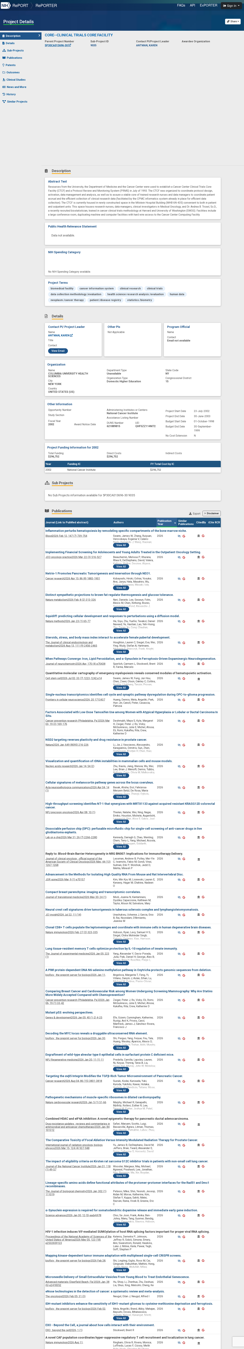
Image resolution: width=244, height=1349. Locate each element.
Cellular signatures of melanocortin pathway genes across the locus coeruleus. (99, 782)
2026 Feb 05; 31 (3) (65, 1296)
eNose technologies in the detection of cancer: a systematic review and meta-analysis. (105, 1291)
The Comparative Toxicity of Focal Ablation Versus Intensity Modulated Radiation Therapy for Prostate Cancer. (121, 1140)
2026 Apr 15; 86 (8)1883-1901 (72, 578)
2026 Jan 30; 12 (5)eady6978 (73, 1215)
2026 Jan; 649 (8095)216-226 (66, 744)
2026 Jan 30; (75, 1038)
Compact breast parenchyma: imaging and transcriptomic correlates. (93, 892)
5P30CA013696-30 (56, 45)
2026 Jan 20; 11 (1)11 (74, 1059)
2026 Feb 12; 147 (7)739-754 (66, 535)
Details (10, 43)
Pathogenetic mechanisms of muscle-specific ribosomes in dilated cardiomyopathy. (103, 1097)
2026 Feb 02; (75, 1308)
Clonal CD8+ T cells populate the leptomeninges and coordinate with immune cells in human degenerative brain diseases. (128, 927)
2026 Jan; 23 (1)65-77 (67, 621)
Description (13, 35)
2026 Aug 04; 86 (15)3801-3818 (73, 1081)
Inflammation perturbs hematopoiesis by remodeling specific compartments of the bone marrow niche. (116, 530)
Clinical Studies (16, 79)
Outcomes (13, 72)
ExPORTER (208, 5)
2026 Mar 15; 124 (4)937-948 (74, 1146)
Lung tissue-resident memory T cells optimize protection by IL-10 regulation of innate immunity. (111, 948)
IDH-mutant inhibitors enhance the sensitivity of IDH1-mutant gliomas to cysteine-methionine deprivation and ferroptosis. (129, 1303)
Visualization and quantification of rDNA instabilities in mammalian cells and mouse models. (108, 761)
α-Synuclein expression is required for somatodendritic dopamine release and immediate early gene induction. (121, 1210)
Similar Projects (17, 101)
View (121, 545)
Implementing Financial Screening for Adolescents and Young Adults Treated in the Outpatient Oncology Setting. (123, 552)
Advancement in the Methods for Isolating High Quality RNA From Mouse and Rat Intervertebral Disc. (114, 874)
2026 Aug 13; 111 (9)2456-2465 (71, 644)
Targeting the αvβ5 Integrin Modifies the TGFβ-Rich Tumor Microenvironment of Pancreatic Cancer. (114, 1076)
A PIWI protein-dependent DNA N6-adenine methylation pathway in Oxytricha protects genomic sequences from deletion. (128, 970)
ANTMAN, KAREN (59, 335)
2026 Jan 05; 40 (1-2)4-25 (73, 1017)
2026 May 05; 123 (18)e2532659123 (78, 1239)
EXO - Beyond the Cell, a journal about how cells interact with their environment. (100, 1325)
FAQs (181, 5)
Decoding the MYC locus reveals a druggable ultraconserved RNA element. (96, 1033)
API (192, 5)
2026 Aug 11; (64, 1342)
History (11, 94)
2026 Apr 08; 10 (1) (70, 812)
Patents (11, 65)
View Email (58, 350)
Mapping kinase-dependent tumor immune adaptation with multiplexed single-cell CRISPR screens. (113, 1255)
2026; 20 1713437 (75, 699)
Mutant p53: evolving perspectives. (69, 1012)
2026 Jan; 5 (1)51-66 (75, 1102)
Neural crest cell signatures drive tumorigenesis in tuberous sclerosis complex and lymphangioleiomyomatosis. (122, 909)
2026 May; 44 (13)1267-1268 (78, 861)
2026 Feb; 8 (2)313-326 (70, 599)
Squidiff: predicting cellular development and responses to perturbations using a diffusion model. (112, 616)
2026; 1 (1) (63, 1330)
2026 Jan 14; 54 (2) (69, 766)
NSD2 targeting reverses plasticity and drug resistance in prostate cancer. (96, 739)
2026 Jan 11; (75, 974)
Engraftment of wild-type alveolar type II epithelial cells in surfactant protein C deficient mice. (109, 1054)
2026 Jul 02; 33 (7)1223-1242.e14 (73, 678)
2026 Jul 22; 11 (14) (63, 914)
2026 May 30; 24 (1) (75, 897)
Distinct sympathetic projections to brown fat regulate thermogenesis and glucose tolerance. (109, 595)
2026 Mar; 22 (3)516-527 (73, 557)
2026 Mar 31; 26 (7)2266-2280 (71, 837)
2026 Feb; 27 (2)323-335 (71, 932)
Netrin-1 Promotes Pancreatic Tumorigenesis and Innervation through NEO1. (98, 573)
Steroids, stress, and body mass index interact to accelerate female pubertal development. (107, 637)
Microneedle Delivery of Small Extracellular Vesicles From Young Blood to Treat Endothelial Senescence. (117, 1277)
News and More (16, 87)
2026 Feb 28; (75, 1260)
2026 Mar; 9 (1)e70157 (65, 879)
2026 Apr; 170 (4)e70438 (75, 663)
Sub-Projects (15, 50)
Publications (14, 57)
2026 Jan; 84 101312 (77, 1127)
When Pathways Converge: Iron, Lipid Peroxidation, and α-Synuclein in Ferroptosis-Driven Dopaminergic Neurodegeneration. (130, 658)
